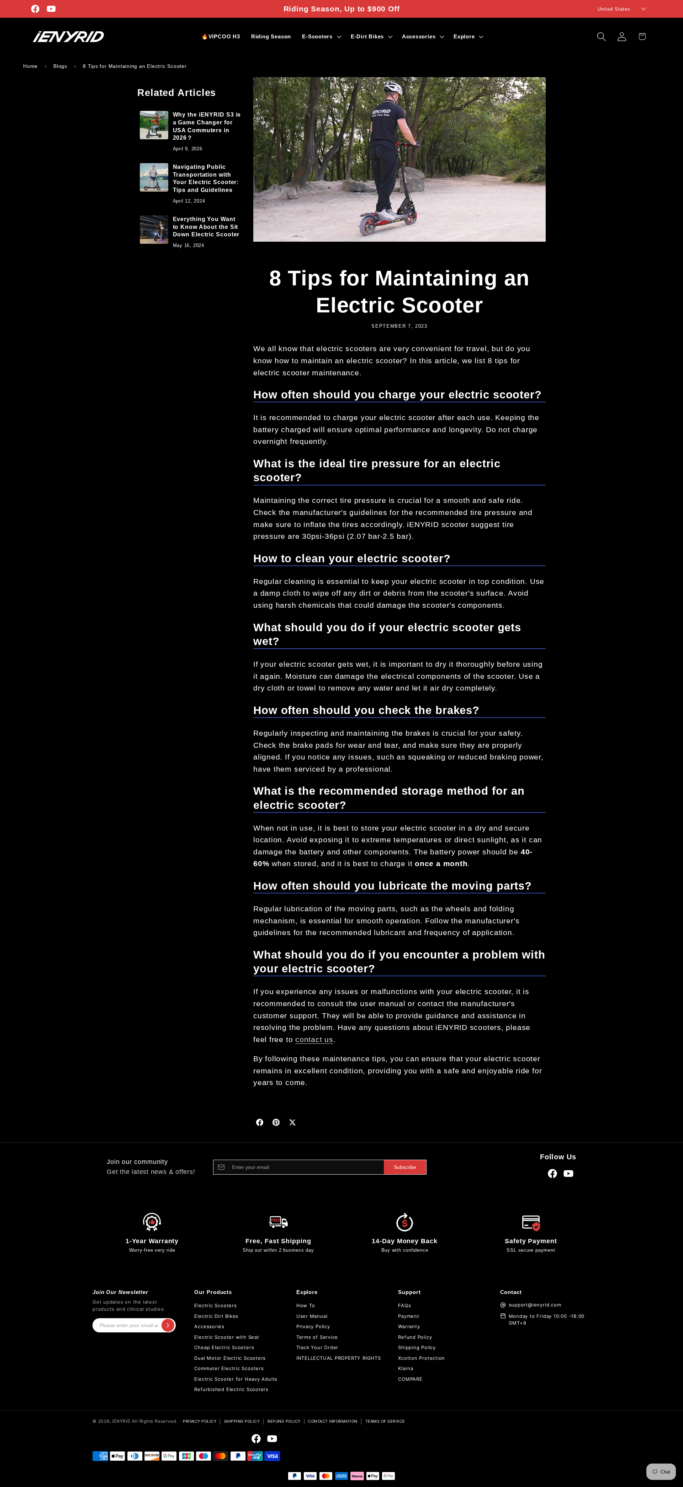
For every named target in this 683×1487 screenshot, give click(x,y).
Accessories (209, 1326)
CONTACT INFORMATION (333, 1421)
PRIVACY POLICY (199, 1421)
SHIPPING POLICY (242, 1421)
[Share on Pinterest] (276, 1122)
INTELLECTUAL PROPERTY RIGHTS (338, 1358)
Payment (408, 1316)
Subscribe (405, 1167)
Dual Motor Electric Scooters (230, 1358)
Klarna (405, 1368)
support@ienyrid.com (535, 1305)
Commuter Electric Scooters (229, 1368)
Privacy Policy (313, 1326)
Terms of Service (317, 1337)
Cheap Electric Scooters (224, 1347)
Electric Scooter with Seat (226, 1337)
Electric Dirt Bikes (216, 1316)
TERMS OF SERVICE (385, 1421)
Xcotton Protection (421, 1358)
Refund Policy (415, 1337)
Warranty (409, 1326)
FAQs (404, 1305)
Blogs (60, 66)
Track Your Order (317, 1347)
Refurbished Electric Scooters (231, 1389)
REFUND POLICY (284, 1421)
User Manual (312, 1316)
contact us (314, 1039)
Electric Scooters (215, 1305)
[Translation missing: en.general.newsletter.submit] (168, 1325)
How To (305, 1305)
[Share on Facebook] (259, 1122)
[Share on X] (292, 1122)
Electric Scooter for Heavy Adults (235, 1379)
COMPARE (410, 1379)
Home (30, 66)
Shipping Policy (417, 1347)
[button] (321, 36)
